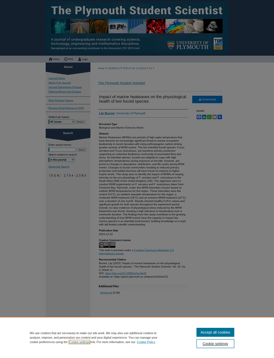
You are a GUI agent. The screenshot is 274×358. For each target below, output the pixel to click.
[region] (137, 337)
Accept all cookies (215, 332)
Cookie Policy (146, 342)
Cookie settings (79, 342)
